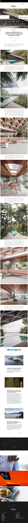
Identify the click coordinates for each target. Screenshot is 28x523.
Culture (3, 514)
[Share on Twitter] (24, 17)
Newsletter (17, 516)
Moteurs (3, 519)
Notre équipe (18, 517)
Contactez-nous (18, 514)
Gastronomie (4, 517)
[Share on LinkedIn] (27, 17)
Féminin (3, 516)
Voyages (3, 520)
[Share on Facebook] (20, 17)
